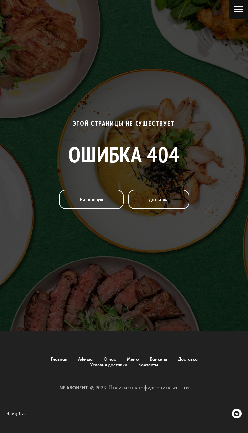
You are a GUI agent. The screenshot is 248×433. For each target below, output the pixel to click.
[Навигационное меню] (238, 9)
